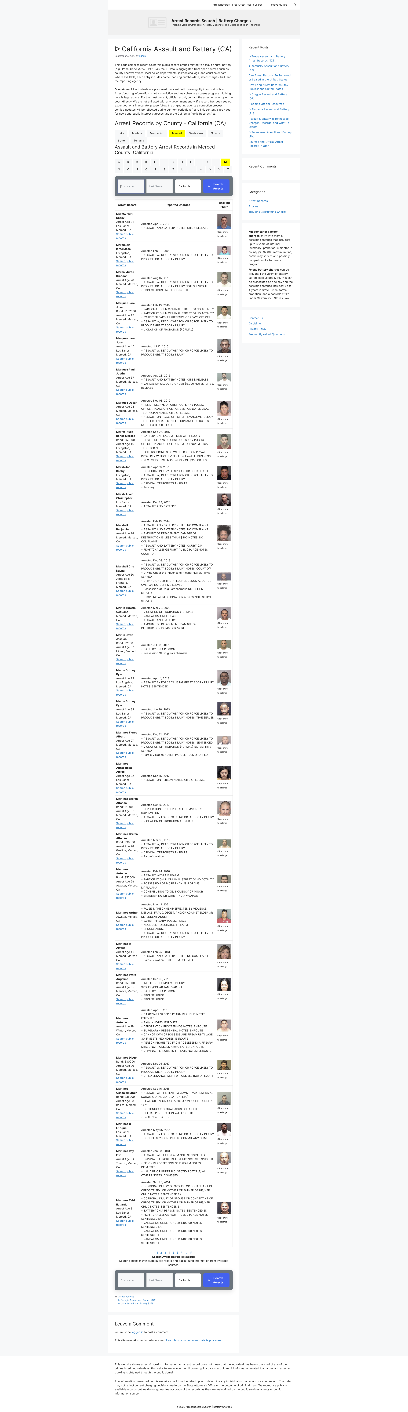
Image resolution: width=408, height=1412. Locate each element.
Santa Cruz (196, 133)
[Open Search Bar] (295, 5)
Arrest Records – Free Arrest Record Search (237, 4)
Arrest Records (126, 1296)
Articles (253, 206)
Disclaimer (255, 323)
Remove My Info (278, 4)
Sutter (122, 140)
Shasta (215, 133)
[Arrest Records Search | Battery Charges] (158, 22)
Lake (121, 133)
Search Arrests (218, 186)
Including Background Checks (267, 211)
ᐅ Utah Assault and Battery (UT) (135, 1303)
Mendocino (157, 133)
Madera (137, 133)
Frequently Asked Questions (267, 334)
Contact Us (256, 318)
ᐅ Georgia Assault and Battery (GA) (137, 1300)
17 (190, 1252)
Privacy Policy (257, 328)
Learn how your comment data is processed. (194, 1340)
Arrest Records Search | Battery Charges (211, 20)
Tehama (139, 140)
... (186, 1252)
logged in (137, 1332)
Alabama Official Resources (266, 103)
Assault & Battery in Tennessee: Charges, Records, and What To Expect (269, 122)
